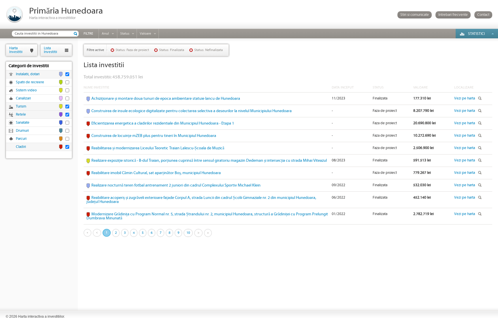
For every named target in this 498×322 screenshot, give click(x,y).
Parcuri (21, 139)
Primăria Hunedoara (66, 11)
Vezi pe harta (464, 98)
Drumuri (22, 131)
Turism (21, 106)
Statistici (476, 34)
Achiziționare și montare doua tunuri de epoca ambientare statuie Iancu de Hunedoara (165, 99)
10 (188, 233)
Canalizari (23, 98)
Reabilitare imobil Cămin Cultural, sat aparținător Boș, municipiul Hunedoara (156, 173)
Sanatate (22, 122)
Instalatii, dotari (27, 74)
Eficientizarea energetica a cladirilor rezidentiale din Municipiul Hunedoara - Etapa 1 (162, 123)
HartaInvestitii (15, 50)
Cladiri (21, 147)
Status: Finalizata (171, 50)
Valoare (145, 33)
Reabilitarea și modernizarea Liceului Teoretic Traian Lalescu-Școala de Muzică (157, 148)
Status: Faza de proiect (132, 50)
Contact (483, 15)
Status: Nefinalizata (208, 50)
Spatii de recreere (30, 82)
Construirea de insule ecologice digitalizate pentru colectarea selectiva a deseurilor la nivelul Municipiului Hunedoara (191, 111)
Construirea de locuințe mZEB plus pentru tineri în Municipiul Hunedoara (153, 136)
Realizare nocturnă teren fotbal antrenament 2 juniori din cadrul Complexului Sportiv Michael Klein (176, 185)
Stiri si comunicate (414, 15)
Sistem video (26, 90)
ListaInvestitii (50, 50)
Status (124, 33)
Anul (105, 33)
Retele (21, 114)
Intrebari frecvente (453, 15)
